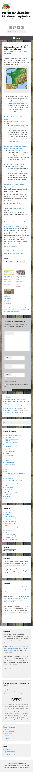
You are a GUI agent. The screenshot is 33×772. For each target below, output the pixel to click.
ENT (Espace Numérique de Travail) (13, 480)
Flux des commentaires (10, 753)
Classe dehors (8, 512)
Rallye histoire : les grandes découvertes (8, 296)
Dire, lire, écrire (8, 514)
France (17, 309)
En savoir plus (7, 618)
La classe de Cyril (9, 487)
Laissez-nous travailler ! (10, 408)
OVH (28, 765)
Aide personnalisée (9, 437)
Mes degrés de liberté (10, 399)
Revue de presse (9, 534)
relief (27, 309)
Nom (7, 357)
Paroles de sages (9, 528)
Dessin (6, 469)
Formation (7, 519)
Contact (22, 27)
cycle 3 (13, 309)
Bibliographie (8, 446)
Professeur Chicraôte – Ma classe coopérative (16, 14)
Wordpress (23, 763)
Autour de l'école (9, 510)
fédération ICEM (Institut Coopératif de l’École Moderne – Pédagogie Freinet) (16, 598)
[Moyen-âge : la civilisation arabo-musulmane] (9, 272)
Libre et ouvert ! (8, 489)
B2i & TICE (7, 444)
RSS (18, 27)
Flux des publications (10, 751)
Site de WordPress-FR (10, 754)
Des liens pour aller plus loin (12, 467)
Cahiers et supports (9, 451)
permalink (17, 311)
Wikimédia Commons (16, 253)
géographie (23, 309)
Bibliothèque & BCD (9, 448)
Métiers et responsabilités (11, 493)
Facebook (10, 27)
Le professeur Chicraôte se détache (13, 401)
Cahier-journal (8, 449)
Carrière (7, 453)
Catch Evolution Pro (13, 765)
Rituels (6, 498)
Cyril (20, 51)
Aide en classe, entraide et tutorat (13, 435)
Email (7, 366)
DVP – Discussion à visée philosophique (15, 473)
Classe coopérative (9, 455)
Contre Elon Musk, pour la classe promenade (16, 405)
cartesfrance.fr (12, 228)
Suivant (27, 45)
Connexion (7, 749)
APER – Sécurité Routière (11, 441)
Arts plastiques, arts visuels (11, 442)
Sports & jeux (8, 537)
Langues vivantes (9, 523)
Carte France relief (18, 251)
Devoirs (6, 471)
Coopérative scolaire (10, 464)
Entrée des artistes (9, 518)
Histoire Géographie (9, 521)
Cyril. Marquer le (10, 311)
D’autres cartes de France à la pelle (15, 226)
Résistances (8, 532)
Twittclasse (7, 500)
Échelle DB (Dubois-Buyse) (11, 475)
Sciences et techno (9, 536)
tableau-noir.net (18, 150)
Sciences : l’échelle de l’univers (12, 414)
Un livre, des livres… (10, 539)
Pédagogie (7, 530)
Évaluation (7, 482)
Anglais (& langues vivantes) (12, 439)
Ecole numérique (9, 516)
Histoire (6, 485)
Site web (8, 374)
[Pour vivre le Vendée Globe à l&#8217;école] (20, 272)
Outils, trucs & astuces (10, 527)
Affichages (7, 433)
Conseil (6, 459)
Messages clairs (9, 491)
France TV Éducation (14, 130)
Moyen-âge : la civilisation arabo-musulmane (9, 277)
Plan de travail (8, 494)
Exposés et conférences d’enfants (13, 484)
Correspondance (9, 466)
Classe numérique (9, 457)
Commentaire (9, 333)
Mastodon (14, 27)
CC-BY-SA (7, 708)
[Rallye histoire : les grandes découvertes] (9, 291)
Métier (6, 525)
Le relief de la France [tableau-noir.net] (15, 164)
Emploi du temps (9, 478)
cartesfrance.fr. (13, 246)
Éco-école (7, 476)
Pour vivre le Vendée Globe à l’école (20, 277)
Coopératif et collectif (10, 462)
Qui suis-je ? (8, 496)
